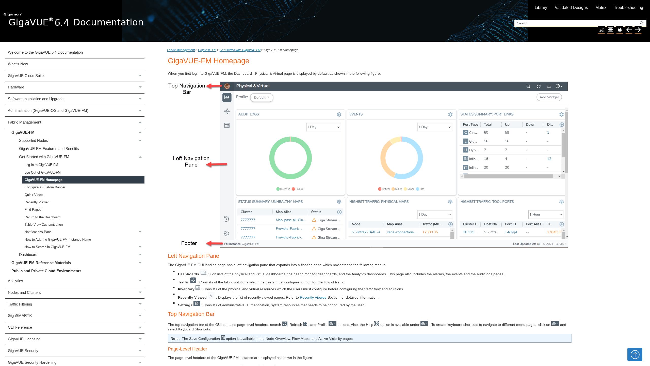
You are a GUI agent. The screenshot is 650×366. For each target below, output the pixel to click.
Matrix (600, 7)
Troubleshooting (628, 7)
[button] (641, 23)
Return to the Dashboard (42, 217)
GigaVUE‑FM (23, 132)
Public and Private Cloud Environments (46, 271)
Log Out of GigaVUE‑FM (43, 172)
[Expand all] (610, 30)
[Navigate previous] (628, 30)
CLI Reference (20, 327)
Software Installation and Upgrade (35, 99)
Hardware (16, 87)
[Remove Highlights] (601, 30)
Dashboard (28, 255)
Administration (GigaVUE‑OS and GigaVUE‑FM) (48, 111)
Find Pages (33, 209)
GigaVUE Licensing (24, 339)
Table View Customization (44, 224)
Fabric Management (24, 122)
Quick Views (34, 195)
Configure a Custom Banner (45, 187)
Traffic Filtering (20, 304)
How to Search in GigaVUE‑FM (47, 247)
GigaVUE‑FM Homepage (43, 180)
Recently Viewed (37, 202)
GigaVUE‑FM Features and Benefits (49, 149)
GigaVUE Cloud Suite (26, 76)
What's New (18, 64)
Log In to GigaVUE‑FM (41, 165)
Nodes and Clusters (24, 293)
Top (635, 354)
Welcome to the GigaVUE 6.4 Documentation (45, 52)
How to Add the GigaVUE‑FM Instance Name (58, 239)
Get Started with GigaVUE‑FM (44, 157)
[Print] (619, 30)
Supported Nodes (33, 141)
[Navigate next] (638, 30)
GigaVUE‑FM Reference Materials (41, 263)
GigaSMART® (20, 316)
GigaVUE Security (23, 351)
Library (541, 7)
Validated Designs (571, 7)
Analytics (15, 281)
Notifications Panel (38, 232)
